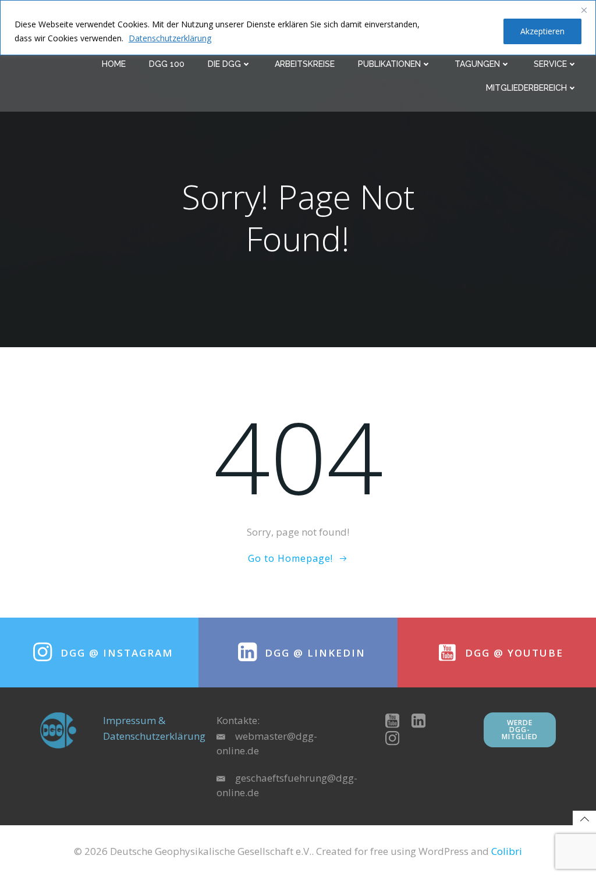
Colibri (506, 851)
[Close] (584, 10)
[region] (298, 27)
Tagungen (477, 64)
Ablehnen (464, 31)
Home (114, 64)
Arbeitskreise (305, 64)
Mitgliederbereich (526, 87)
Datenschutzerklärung (170, 38)
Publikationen (389, 64)
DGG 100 (167, 64)
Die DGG (224, 64)
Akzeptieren (542, 31)
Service (550, 64)
